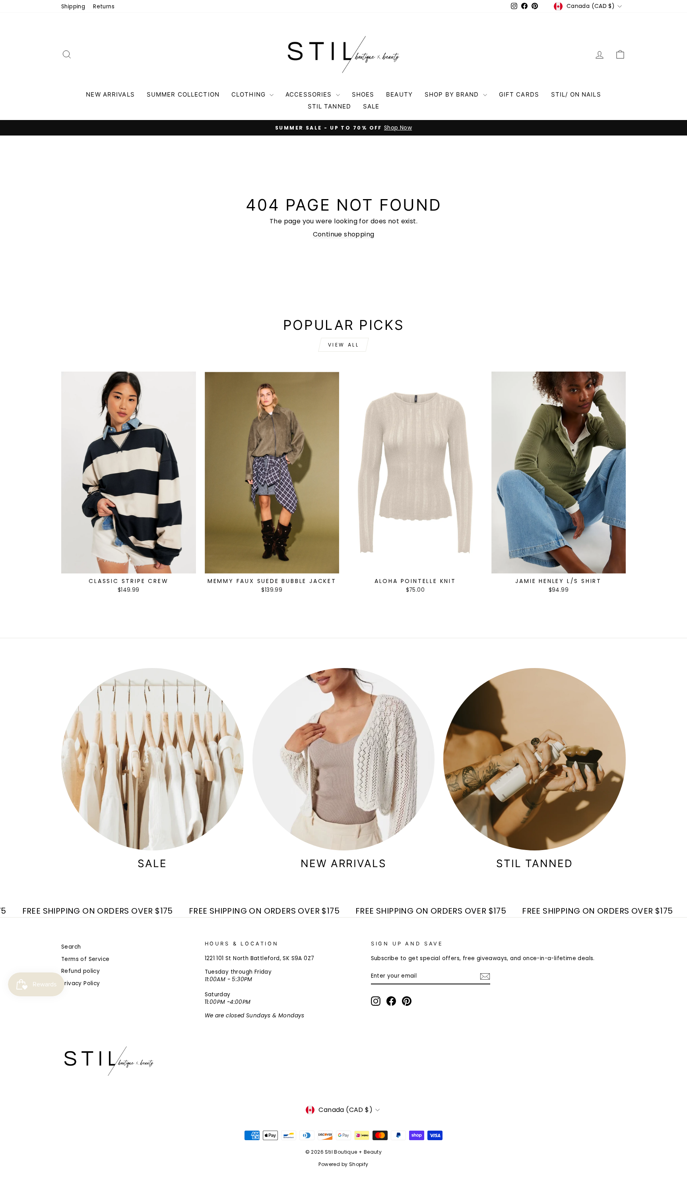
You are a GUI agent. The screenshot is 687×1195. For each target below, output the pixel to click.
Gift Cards (519, 94)
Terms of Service (85, 959)
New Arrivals (110, 94)
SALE (371, 106)
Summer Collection (183, 94)
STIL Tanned (329, 106)
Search (71, 947)
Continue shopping (344, 234)
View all (343, 344)
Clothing (249, 94)
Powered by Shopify (343, 1164)
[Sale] (152, 759)
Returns (103, 6)
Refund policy (80, 971)
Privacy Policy (80, 983)
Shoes (363, 94)
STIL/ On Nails (576, 94)
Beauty (399, 94)
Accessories (309, 94)
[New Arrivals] (343, 759)
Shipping (73, 6)
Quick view (129, 564)
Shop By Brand (453, 94)
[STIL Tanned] (534, 759)
